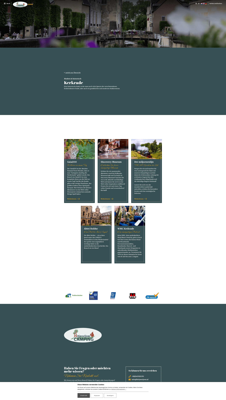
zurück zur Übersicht (73, 73)
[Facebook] (199, 3)
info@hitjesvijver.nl (140, 379)
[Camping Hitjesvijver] (20, 3)
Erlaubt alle (83, 395)
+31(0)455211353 (138, 376)
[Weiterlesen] (79, 149)
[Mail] (196, 3)
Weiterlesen (71, 199)
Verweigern (110, 395)
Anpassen (97, 395)
